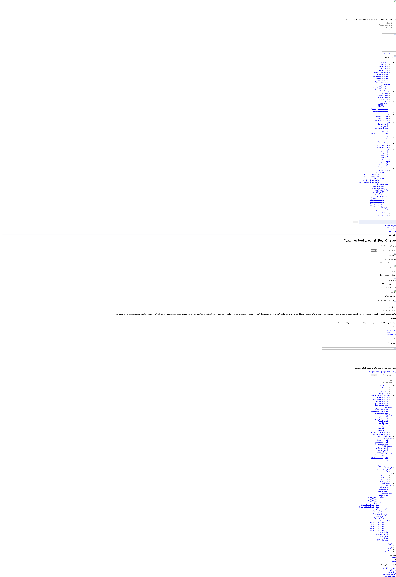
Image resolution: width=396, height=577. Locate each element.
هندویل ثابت (384, 103)
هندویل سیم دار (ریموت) (379, 109)
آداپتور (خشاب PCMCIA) (379, 134)
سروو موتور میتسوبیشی (379, 88)
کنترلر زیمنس (383, 68)
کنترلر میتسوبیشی (381, 66)
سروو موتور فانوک (381, 86)
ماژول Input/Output (381, 190)
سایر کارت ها (379, 194)
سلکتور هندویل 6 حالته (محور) (369, 182)
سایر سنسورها (383, 141)
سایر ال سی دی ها (381, 128)
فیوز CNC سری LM (377, 202)
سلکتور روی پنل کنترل (376, 172)
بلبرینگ (385, 213)
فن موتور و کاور (382, 147)
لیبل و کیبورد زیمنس (381, 118)
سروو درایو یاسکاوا (381, 80)
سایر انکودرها (383, 99)
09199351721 (391, 334)
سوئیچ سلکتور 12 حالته (372, 174)
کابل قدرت (384, 157)
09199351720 (391, 333)
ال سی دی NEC (382, 126)
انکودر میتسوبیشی (381, 95)
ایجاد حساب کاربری (389, 568)
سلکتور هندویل (379, 178)
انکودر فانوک (383, 93)
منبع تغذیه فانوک (378, 186)
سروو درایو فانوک (382, 74)
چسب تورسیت (383, 166)
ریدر (386, 136)
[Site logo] (385, 17)
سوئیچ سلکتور (383, 170)
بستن (394, 557)
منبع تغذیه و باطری (381, 184)
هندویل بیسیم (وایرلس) (380, 111)
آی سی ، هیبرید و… (381, 209)
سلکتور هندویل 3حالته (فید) (370, 180)
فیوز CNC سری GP (377, 200)
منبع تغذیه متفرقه (378, 188)
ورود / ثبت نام (387, 551)
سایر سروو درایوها (381, 82)
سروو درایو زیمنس (381, 78)
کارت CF (385, 132)
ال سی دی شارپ (382, 124)
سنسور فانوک (383, 139)
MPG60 (381, 107)
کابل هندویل (384, 155)
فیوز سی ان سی (382, 196)
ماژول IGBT (383, 208)
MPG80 (381, 105)
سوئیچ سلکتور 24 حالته (372, 176)
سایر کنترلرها (383, 70)
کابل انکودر (384, 151)
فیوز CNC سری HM (377, 204)
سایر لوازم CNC (382, 215)
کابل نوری (384, 153)
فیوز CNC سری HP (377, 206)
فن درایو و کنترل (382, 145)
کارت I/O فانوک (378, 192)
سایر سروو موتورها (381, 89)
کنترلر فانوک (383, 64)
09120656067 (391, 331)
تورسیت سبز (383, 165)
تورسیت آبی (384, 163)
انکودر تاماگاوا (383, 97)
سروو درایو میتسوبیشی (380, 76)
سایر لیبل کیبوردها (381, 120)
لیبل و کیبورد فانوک (381, 116)
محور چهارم (384, 211)
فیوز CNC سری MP (377, 198)
